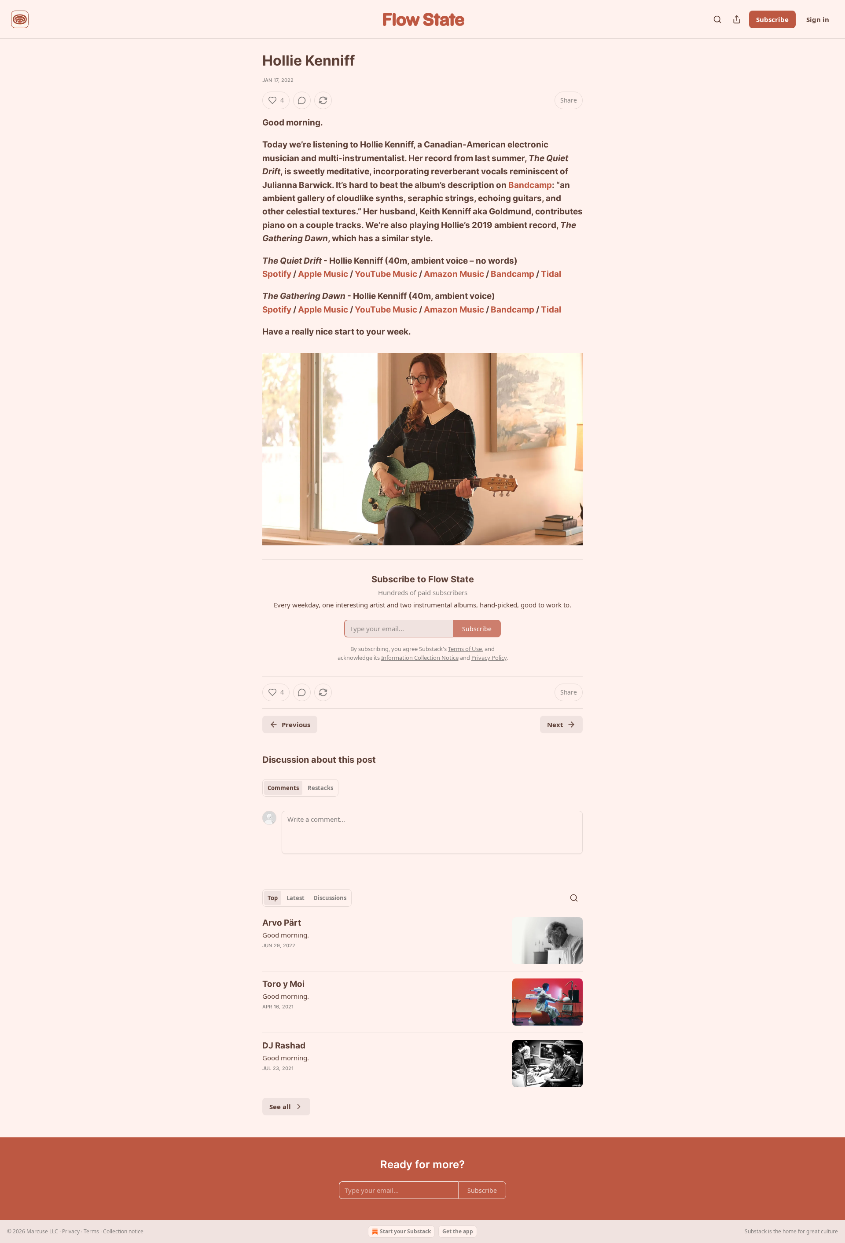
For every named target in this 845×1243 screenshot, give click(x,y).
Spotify (276, 274)
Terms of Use (465, 649)
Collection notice (123, 1231)
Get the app (457, 1231)
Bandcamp (530, 185)
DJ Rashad (283, 1046)
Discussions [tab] (329, 898)
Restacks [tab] (320, 788)
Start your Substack (405, 1231)
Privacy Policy (489, 658)
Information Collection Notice (420, 658)
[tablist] (300, 788)
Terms (91, 1231)
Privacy (71, 1231)
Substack (756, 1231)
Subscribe (772, 19)
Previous (296, 724)
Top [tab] (273, 898)
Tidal (551, 274)
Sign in (817, 19)
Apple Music (323, 274)
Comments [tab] (283, 788)
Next (555, 724)
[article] (422, 941)
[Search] (717, 19)
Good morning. (285, 934)
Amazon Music (454, 274)
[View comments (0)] (302, 100)
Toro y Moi (283, 984)
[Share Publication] (737, 19)
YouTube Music (386, 274)
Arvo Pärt (281, 923)
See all (280, 1106)
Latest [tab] (296, 898)
